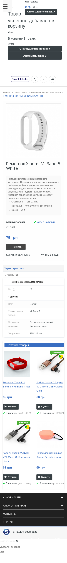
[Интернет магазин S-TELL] (20, 79)
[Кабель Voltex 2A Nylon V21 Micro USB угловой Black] (17, 434)
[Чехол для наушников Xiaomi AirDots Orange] (50, 434)
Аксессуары (21, 93)
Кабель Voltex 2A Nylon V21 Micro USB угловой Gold (49, 386)
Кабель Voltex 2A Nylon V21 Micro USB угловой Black (16, 456)
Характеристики (14, 268)
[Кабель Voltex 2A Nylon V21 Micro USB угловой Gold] (50, 364)
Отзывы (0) (11, 274)
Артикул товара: (15, 222)
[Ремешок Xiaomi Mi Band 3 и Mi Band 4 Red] (17, 364)
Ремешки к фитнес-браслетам (46, 93)
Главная (6, 93)
